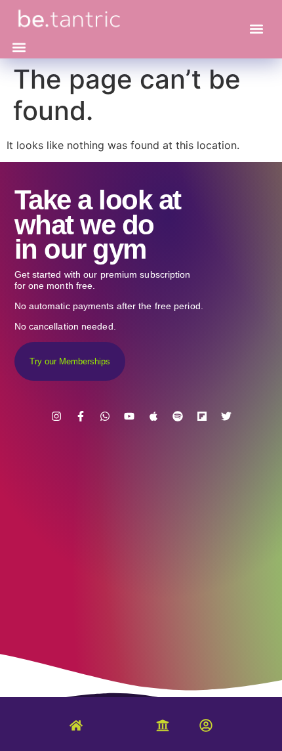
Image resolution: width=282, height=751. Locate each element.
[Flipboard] (201, 416)
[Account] (206, 728)
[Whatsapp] (104, 416)
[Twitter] (226, 416)
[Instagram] (56, 416)
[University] (162, 728)
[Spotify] (177, 416)
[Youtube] (129, 416)
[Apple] (153, 416)
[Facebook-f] (80, 416)
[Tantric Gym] (119, 732)
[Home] (76, 728)
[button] (19, 47)
